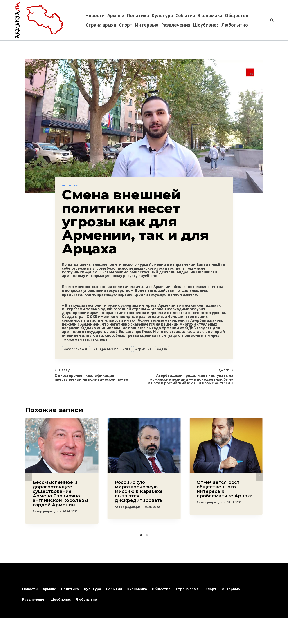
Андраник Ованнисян (111, 349)
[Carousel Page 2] (146, 535)
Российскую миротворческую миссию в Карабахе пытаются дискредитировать (139, 491)
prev (28, 475)
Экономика (210, 15)
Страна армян (101, 25)
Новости (95, 15)
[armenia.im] (38, 20)
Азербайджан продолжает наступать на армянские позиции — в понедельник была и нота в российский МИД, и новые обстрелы (190, 376)
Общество (236, 15)
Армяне (115, 15)
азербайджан (76, 349)
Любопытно (234, 25)
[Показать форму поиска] (270, 20)
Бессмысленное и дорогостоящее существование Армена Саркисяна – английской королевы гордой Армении (60, 493)
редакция (50, 511)
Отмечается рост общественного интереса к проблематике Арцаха (224, 489)
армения (143, 349)
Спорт (126, 25)
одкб (162, 349)
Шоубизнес (206, 25)
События (185, 15)
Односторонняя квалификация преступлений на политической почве (91, 374)
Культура (162, 15)
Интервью (146, 25)
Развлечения (175, 25)
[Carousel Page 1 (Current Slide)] (141, 535)
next (259, 475)
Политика (138, 15)
